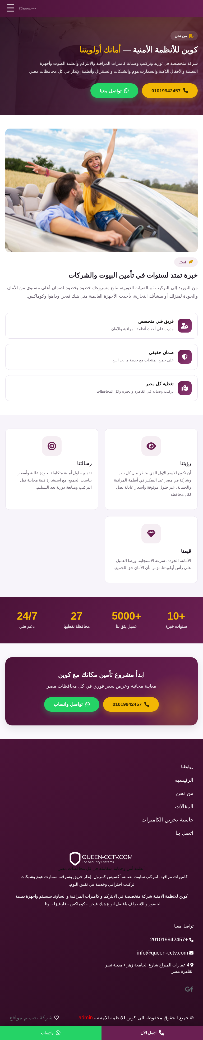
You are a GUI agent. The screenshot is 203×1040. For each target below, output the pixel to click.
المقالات (184, 806)
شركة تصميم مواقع (31, 1017)
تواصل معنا (111, 90)
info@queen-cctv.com (162, 953)
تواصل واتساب (68, 704)
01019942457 (166, 90)
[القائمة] (10, 7)
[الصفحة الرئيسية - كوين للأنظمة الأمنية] (28, 8)
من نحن (184, 793)
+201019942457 (169, 939)
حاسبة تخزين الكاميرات (167, 820)
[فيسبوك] (191, 989)
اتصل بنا (184, 833)
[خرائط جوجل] (187, 989)
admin (86, 1017)
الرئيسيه (184, 780)
